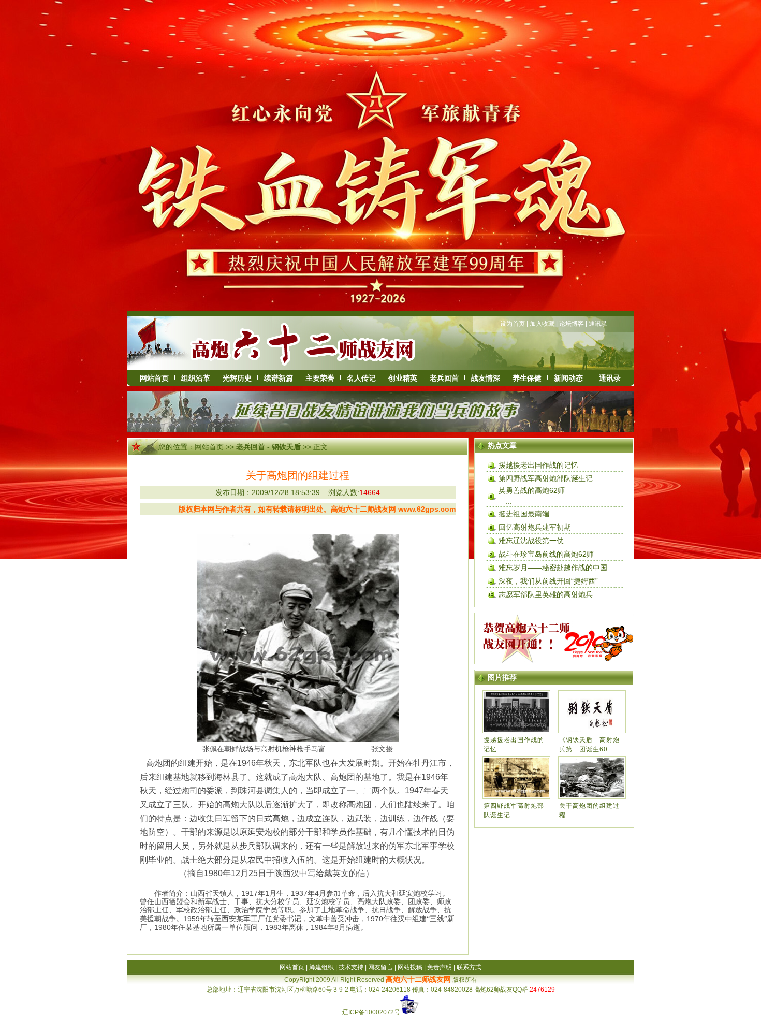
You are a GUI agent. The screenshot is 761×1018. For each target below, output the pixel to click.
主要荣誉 (319, 378)
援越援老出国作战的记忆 (538, 465)
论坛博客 (571, 323)
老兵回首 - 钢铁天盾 (268, 447)
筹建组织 (321, 967)
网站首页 (154, 378)
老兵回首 (444, 378)
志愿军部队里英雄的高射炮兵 (546, 594)
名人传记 (361, 378)
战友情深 (485, 378)
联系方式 (469, 967)
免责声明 (439, 967)
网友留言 (380, 967)
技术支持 (351, 967)
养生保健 (527, 378)
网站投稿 (410, 967)
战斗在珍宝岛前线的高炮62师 (546, 554)
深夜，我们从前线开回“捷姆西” (548, 581)
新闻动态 (568, 378)
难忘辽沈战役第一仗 (531, 540)
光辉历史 (237, 378)
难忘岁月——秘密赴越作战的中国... (556, 567)
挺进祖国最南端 (524, 514)
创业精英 (402, 378)
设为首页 (512, 323)
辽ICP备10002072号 (371, 1012)
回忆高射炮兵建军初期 (535, 527)
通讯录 (598, 323)
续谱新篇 (278, 378)
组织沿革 (195, 378)
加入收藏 (542, 323)
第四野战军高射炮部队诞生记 (546, 478)
